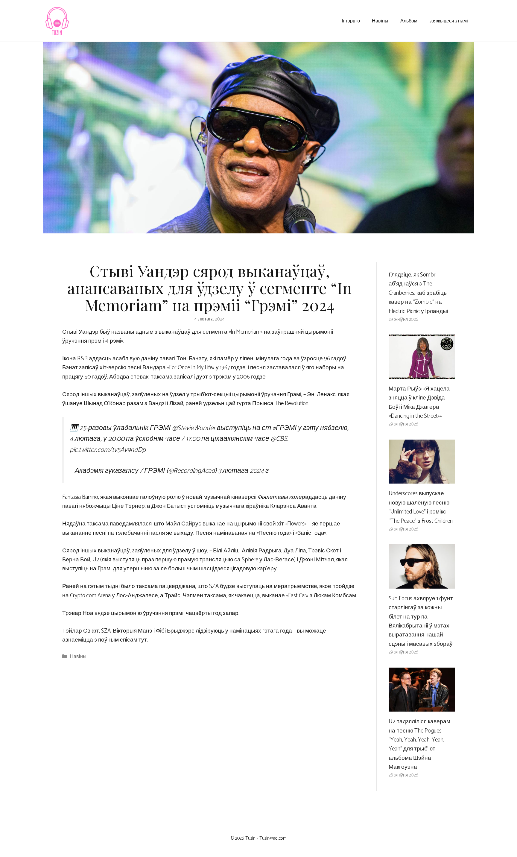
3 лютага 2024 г (243, 470)
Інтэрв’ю (351, 20)
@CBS (279, 438)
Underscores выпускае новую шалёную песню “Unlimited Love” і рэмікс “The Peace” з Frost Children (421, 507)
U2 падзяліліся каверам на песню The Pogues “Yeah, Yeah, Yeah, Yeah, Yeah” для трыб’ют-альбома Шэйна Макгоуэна (419, 744)
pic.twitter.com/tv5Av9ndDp (108, 449)
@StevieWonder (193, 428)
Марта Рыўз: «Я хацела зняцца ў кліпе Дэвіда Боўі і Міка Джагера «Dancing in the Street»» (419, 402)
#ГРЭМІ (284, 428)
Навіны (380, 20)
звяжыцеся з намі (448, 20)
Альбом (408, 20)
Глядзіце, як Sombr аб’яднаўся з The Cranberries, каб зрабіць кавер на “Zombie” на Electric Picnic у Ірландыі (418, 293)
